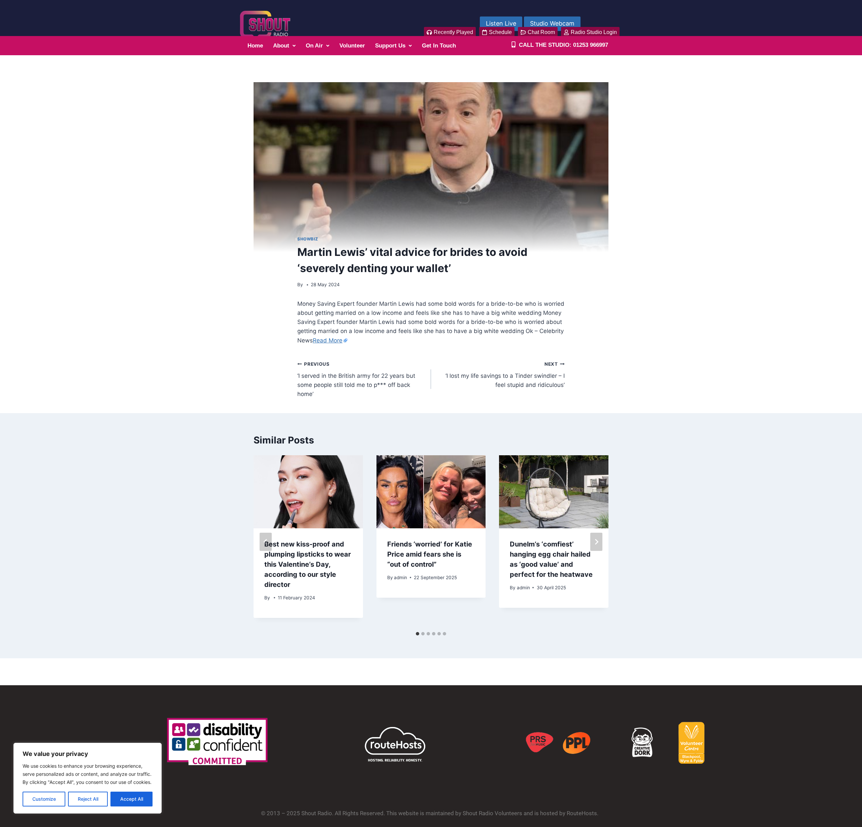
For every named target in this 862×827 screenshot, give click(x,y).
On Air (314, 45)
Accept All (131, 799)
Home (255, 45)
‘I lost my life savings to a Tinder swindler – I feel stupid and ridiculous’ (505, 374)
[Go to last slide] (266, 542)
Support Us (390, 45)
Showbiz (307, 238)
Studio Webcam (552, 23)
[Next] (596, 542)
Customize (44, 799)
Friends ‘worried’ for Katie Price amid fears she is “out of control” (429, 554)
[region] (87, 778)
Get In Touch (439, 45)
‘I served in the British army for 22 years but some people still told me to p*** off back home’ (356, 379)
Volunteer (352, 45)
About (281, 45)
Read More (327, 340)
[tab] (417, 633)
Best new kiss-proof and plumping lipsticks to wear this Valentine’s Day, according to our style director (307, 564)
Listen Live (501, 23)
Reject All (88, 799)
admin (400, 577)
